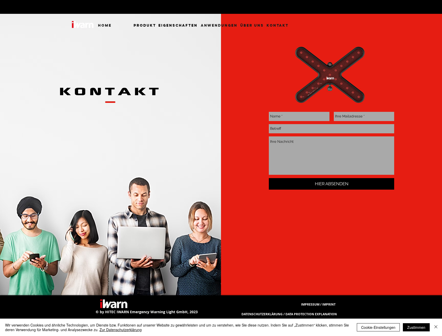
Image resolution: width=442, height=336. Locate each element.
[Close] (436, 327)
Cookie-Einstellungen (378, 327)
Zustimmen (416, 327)
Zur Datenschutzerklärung (121, 329)
